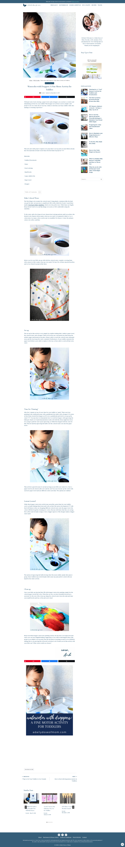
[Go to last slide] (26, 807)
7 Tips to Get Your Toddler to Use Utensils (34, 778)
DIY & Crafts (86, 5)
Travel (100, 5)
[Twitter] (66, 835)
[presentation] (31, 798)
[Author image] (40, 93)
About (40, 837)
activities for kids (29, 769)
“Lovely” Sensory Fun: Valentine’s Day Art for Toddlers (49, 808)
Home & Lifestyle (75, 5)
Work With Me (77, 837)
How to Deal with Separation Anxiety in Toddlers (66, 779)
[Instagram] (59, 835)
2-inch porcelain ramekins (36, 205)
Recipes (94, 5)
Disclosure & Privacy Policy (51, 837)
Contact (84, 837)
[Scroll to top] (97, 845)
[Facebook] (62, 835)
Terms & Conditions (65, 837)
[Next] (73, 807)
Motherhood (63, 5)
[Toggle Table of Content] (38, 192)
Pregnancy (54, 5)
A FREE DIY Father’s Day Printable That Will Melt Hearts (31, 808)
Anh (44, 93)
